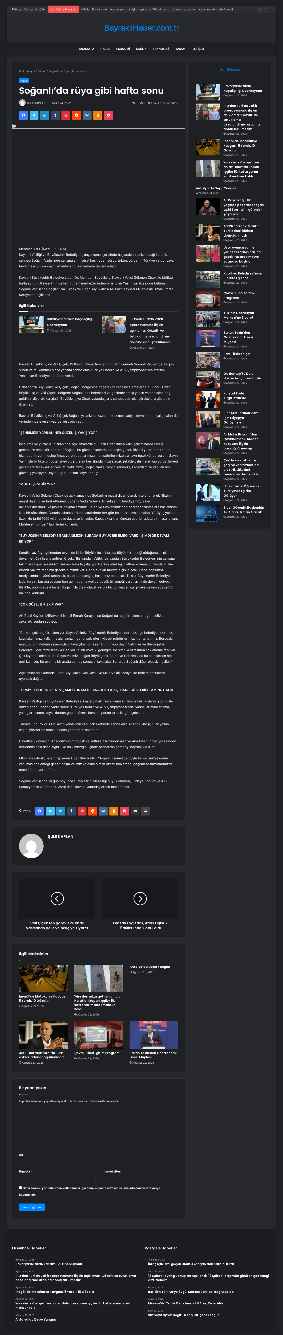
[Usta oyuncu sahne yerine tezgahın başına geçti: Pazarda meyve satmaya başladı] (208, 253)
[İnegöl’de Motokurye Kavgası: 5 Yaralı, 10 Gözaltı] (43, 978)
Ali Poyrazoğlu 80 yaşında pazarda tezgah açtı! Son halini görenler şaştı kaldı (244, 207)
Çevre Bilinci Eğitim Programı (97, 1053)
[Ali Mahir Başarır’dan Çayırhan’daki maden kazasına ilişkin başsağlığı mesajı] (208, 440)
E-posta (25, 1171)
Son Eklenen (230, 69)
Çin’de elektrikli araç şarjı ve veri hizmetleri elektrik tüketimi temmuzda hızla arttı (241, 467)
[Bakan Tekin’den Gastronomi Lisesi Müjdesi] (154, 1035)
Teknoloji (161, 49)
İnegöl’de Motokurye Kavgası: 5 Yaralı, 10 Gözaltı (114, 9)
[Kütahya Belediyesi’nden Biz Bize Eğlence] (208, 279)
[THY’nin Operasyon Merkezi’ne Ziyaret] (208, 319)
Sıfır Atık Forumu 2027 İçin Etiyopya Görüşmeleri (241, 418)
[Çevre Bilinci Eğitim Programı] (98, 1035)
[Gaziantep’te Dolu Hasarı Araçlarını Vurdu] (208, 379)
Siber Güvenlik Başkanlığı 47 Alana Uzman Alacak (244, 509)
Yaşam (180, 49)
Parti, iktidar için (237, 354)
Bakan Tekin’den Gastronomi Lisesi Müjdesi (153, 1055)
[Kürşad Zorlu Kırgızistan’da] (208, 399)
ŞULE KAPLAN (36, 103)
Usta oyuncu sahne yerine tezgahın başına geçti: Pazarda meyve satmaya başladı (242, 254)
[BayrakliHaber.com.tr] (141, 27)
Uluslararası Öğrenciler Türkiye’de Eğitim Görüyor (242, 491)
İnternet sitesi (111, 1171)
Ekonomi (123, 49)
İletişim (198, 49)
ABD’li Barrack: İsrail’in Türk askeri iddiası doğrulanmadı (42, 1055)
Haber (105, 49)
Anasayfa (86, 49)
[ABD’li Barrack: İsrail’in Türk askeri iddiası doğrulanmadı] (43, 1035)
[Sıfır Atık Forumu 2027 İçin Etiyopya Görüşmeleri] (208, 419)
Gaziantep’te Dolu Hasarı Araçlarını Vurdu (242, 375)
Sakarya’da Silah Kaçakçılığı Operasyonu (243, 88)
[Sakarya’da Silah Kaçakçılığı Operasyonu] (31, 324)
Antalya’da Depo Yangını (150, 966)
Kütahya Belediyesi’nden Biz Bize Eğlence (243, 275)
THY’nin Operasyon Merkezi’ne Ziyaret (239, 315)
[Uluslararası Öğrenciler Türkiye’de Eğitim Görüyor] (208, 492)
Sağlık (141, 49)
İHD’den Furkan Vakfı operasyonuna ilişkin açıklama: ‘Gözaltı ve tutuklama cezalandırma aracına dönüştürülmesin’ (151, 330)
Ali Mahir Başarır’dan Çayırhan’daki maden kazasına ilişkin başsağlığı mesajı (241, 441)
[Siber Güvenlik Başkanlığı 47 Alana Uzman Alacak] (208, 513)
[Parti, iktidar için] (208, 360)
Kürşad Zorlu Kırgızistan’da (235, 395)
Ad (22, 1155)
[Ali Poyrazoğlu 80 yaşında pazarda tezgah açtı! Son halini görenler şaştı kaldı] (208, 206)
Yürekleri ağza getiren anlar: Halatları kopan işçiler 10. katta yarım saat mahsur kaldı (97, 1002)
